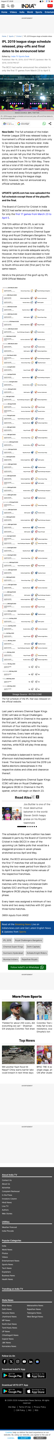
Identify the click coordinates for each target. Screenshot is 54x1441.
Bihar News (7, 1305)
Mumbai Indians (10, 959)
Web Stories (7, 1213)
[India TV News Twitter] (49, 1)
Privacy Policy (40, 1407)
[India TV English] (29, 6)
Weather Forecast (9, 1227)
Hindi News (7, 1202)
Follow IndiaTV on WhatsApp (25, 967)
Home (4, 12)
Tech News (7, 1268)
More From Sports (27, 997)
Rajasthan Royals (29, 959)
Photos (5, 1253)
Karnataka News (9, 1346)
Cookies (8, 1432)
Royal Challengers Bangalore (28, 940)
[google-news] (37, 1361)
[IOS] (40, 1)
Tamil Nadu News (9, 1328)
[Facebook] (4, 1361)
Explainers (6, 1272)
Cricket (19, 36)
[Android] (43, 1)
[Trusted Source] (23, 123)
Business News (8, 1275)
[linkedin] (30, 1361)
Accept (24, 1438)
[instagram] (17, 1361)
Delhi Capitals (33, 946)
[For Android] (12, 1391)
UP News (6, 1331)
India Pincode (8, 1231)
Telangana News (34, 1313)
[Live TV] (50, 6)
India (22, 12)
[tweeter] (11, 1361)
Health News (7, 1279)
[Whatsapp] (44, 123)
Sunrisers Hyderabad (13, 953)
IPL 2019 (7, 940)
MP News (6, 1320)
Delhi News (7, 1309)
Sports (39, 12)
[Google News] (8, 123)
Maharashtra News (35, 1305)
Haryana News (8, 1313)
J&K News (6, 1342)
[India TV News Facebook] (47, 1)
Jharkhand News (9, 1316)
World (30, 12)
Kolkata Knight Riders (37, 953)
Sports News (7, 1264)
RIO (29, 1410)
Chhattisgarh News (10, 1335)
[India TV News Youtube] (52, 1)
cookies (10, 1438)
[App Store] (35, 1375)
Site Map (12, 1407)
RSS (36, 1410)
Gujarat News (8, 1339)
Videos (13, 12)
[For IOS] (35, 1391)
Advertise (6, 1187)
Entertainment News (10, 1261)
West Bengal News (35, 1316)
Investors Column (9, 1199)
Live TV (5, 1206)
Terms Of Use (25, 1407)
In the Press (7, 1195)
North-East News (9, 1324)
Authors (5, 1210)
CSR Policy (20, 1410)
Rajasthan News (34, 1309)
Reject (40, 1438)
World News (7, 1249)
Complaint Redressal (11, 1191)
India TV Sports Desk (20, 56)
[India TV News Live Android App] (12, 1375)
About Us (6, 1184)
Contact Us (7, 1180)
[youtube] (24, 1361)
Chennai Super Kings (13, 946)
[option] (27, 813)
